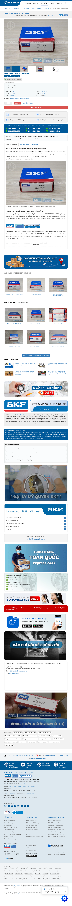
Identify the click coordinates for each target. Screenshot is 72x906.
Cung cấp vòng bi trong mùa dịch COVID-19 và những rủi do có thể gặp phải (57, 373)
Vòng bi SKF (25, 8)
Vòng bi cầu (7, 868)
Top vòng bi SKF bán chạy (40, 878)
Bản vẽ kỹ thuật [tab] (24, 145)
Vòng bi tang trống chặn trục (30, 739)
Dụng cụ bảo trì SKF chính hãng (56, 834)
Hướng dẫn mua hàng (27, 103)
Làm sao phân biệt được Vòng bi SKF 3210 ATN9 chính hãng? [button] (22, 452)
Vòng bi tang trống (23, 868)
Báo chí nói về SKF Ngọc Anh (53, 878)
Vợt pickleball (36, 843)
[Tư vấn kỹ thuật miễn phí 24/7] (36, 389)
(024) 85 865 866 (13, 670)
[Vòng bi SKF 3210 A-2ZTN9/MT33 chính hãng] (14, 285)
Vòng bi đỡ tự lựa (32, 868)
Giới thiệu (36, 3)
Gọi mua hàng (36, 107)
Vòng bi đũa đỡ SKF (58, 739)
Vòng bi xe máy (9, 745)
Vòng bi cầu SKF (18, 732)
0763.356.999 (54, 128)
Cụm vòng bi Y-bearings (11, 742)
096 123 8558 (14, 672)
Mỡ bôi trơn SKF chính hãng (55, 825)
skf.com (29, 848)
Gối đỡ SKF (44, 870)
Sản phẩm (44, 3)
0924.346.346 (54, 131)
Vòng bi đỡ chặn (58, 868)
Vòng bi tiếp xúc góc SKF (45, 732)
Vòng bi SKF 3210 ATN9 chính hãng (16, 13)
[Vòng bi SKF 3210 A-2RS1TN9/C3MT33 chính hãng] (58, 285)
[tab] (36, 448)
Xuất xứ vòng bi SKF (26, 876)
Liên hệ (59, 3)
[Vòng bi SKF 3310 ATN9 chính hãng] (36, 337)
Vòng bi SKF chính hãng (54, 820)
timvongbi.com (31, 845)
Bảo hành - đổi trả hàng (32, 823)
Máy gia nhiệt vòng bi (54, 873)
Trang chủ (28, 3)
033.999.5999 (34, 128)
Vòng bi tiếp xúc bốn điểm (10, 870)
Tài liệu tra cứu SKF (9, 830)
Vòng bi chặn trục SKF (44, 736)
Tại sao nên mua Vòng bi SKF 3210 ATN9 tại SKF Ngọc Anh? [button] (22, 448)
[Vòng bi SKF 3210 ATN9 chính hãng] (36, 315)
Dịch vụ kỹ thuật (8, 837)
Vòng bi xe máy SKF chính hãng (56, 837)
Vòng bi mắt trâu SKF (45, 739)
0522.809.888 (34, 131)
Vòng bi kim (22, 742)
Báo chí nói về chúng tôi (10, 827)
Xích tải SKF (45, 873)
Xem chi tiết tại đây (38, 438)
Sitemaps (28, 832)
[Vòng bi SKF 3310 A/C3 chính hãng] (14, 337)
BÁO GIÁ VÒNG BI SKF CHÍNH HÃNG (21, 755)
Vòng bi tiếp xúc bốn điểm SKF (12, 736)
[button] (66, 3)
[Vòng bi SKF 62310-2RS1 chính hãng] (14, 315)
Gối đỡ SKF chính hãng (54, 823)
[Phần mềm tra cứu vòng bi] (31, 856)
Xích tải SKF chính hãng (54, 832)
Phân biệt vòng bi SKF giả (37, 876)
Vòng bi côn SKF (57, 736)
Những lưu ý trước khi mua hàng (34, 837)
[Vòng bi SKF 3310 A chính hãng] (58, 315)
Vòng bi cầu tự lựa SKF (30, 732)
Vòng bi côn (14, 868)
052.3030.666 (14, 131)
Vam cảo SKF (8, 876)
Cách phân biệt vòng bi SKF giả (56, 852)
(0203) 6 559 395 (11, 800)
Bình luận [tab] (35, 145)
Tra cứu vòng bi (56, 876)
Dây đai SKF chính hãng (54, 827)
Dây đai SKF (37, 873)
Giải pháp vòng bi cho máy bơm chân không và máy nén (57, 364)
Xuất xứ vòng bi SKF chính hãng (56, 854)
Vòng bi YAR (20, 870)
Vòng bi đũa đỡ (42, 868)
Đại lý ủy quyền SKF (9, 820)
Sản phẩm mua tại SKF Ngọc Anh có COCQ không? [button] (19, 460)
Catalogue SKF (48, 876)
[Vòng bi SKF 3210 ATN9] (36, 183)
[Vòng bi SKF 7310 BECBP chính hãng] (58, 337)
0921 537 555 (30, 793)
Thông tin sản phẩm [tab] (11, 145)
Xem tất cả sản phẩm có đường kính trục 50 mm (36, 355)
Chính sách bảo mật (31, 820)
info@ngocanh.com (36, 539)
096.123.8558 (14, 128)
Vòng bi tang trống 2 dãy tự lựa (12, 739)
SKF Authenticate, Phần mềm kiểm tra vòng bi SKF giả (25, 364)
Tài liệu (52, 3)
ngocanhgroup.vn (32, 850)
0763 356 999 (31, 786)
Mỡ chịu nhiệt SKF (9, 873)
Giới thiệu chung (8, 823)
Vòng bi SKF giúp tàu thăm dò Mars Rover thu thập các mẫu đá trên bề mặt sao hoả (24, 373)
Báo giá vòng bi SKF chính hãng (12, 834)
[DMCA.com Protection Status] (8, 858)
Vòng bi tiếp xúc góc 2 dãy (39, 8)
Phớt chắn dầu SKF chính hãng (56, 830)
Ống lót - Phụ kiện (42, 742)
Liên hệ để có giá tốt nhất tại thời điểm (19, 98)
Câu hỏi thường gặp (31, 825)
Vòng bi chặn (49, 868)
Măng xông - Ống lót (53, 870)
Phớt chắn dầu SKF (29, 873)
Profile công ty (8, 825)
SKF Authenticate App (27, 878)
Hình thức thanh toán (32, 830)
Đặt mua (18, 103)
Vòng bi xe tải (32, 742)
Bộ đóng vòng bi (16, 876)
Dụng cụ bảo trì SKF (19, 873)
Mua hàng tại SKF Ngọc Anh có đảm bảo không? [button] (19, 456)
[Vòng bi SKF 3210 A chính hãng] (36, 285)
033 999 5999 (23, 672)
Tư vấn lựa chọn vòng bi (10, 839)
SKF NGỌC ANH (17, 885)
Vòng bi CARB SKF (54, 742)
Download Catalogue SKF (11, 832)
